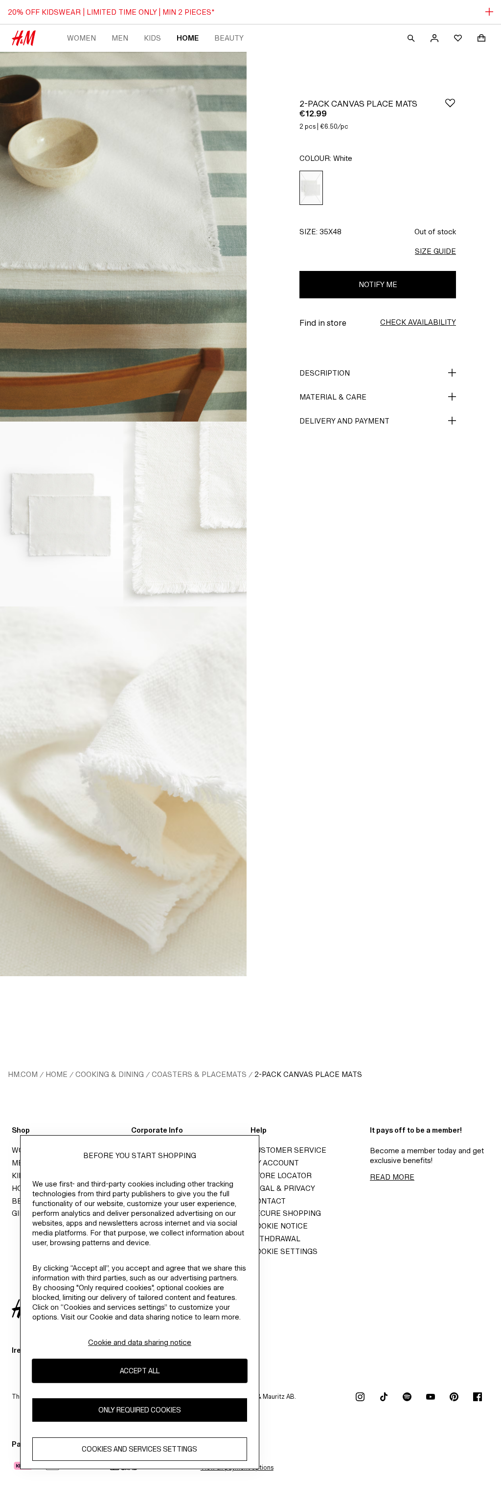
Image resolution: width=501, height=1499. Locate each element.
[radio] (311, 188)
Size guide (435, 251)
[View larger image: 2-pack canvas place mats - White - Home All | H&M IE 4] (123, 791)
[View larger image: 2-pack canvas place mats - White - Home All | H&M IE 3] (185, 514)
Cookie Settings (284, 1251)
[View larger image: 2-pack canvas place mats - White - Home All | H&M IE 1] (123, 237)
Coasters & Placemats (199, 1074)
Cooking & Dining (109, 1074)
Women (81, 38)
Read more (392, 1177)
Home (188, 38)
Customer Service (288, 1150)
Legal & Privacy (282, 1188)
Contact (268, 1201)
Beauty (229, 38)
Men (120, 38)
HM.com (23, 1074)
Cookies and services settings (139, 1449)
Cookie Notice (279, 1226)
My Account (274, 1163)
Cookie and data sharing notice (139, 1342)
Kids (152, 38)
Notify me (378, 284)
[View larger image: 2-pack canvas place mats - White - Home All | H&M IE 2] (61, 514)
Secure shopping (285, 1213)
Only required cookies (139, 1410)
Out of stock (435, 231)
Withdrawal (275, 1238)
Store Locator (281, 1175)
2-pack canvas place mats (308, 1074)
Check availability (418, 322)
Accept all (139, 1370)
